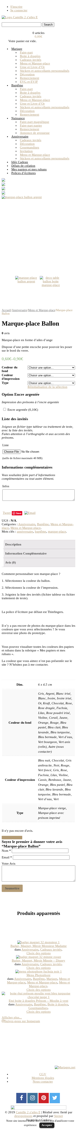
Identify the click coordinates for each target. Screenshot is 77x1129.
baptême (40, 531)
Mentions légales (43, 1078)
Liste (22, 451)
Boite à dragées (57, 1004)
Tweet (7, 513)
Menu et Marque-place (41, 310)
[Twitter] (55, 1098)
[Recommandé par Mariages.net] (65, 1067)
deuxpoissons (23, 1116)
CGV (42, 1074)
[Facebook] (21, 1098)
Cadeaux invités (51, 949)
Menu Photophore (38, 975)
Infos (5, 486)
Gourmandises (38, 1008)
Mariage (51, 978)
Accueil (6, 310)
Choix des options (39, 953)
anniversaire (25, 531)
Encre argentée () (22, 409)
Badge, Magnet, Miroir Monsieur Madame (38, 946)
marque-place (57, 531)
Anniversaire (19, 310)
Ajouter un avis (12, 837)
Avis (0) (10, 562)
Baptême (43, 524)
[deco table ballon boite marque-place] (51, 287)
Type (5, 383)
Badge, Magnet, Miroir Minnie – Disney (38, 960)
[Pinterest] (43, 1098)
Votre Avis (8, 863)
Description (13, 544)
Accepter (46, 1125)
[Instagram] (32, 1098)
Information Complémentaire (26, 553)
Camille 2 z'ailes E (28, 1112)
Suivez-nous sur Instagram (22, 1021)
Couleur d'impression (10, 376)
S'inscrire (16, 6)
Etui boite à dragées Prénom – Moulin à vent (38, 1000)
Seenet (58, 1116)
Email (7, 857)
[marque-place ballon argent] (38, 233)
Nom (6, 850)
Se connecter (18, 10)
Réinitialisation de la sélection (47, 387)
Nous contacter (43, 1081)
